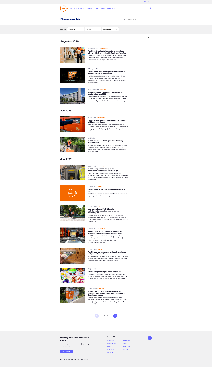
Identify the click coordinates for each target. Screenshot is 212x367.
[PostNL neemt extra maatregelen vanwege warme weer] (72, 193)
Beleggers (110, 346)
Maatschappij (104, 48)
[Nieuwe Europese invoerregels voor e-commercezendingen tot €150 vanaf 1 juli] (72, 172)
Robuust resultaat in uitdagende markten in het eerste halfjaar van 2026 (105, 93)
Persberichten (126, 340)
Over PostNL (110, 340)
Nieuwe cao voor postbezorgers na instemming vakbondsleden (105, 142)
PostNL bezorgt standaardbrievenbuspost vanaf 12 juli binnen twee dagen (107, 121)
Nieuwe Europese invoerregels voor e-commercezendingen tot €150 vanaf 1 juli (103, 170)
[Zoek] (125, 19)
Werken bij (110, 352)
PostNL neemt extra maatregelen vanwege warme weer (106, 190)
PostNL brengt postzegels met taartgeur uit (104, 272)
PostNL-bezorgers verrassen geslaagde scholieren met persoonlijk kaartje (107, 253)
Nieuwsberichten (111, 343)
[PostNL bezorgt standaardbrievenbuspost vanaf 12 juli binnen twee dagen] (72, 124)
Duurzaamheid (101, 228)
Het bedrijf (103, 69)
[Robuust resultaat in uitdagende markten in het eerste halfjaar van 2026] (72, 96)
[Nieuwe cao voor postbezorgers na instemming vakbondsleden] (72, 144)
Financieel (103, 89)
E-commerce (101, 166)
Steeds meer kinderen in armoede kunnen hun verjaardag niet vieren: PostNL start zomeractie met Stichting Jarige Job (107, 293)
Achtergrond (126, 346)
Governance (110, 349)
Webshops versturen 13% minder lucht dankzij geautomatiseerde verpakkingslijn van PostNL (105, 232)
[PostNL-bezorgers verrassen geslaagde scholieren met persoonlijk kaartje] (72, 256)
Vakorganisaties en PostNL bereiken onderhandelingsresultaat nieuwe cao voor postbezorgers (104, 211)
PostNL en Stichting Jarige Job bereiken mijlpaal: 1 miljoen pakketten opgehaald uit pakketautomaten (107, 52)
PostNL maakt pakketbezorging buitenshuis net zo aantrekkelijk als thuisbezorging (106, 73)
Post (99, 206)
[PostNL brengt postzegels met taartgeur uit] (72, 275)
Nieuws (100, 186)
